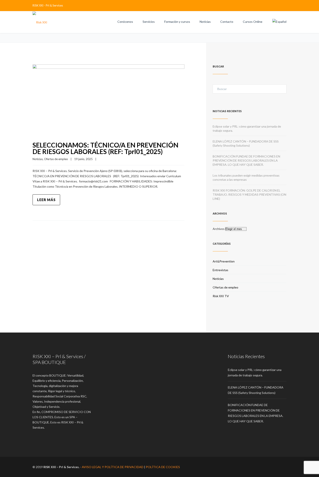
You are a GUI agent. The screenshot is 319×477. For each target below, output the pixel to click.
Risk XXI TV (221, 296)
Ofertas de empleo (56, 159)
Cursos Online (252, 21)
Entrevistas (220, 270)
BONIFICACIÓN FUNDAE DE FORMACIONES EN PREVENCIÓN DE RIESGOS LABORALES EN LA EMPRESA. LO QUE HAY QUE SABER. (246, 160)
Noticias (205, 21)
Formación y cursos (177, 21)
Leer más (46, 200)
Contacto (226, 21)
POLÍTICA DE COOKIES (163, 467)
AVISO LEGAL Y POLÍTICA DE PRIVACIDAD (112, 467)
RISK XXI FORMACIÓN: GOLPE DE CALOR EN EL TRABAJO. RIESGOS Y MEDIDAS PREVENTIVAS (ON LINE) (249, 194)
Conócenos (125, 21)
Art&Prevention (224, 261)
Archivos (219, 229)
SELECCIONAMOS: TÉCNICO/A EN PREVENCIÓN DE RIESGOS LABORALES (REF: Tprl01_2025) (105, 148)
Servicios (149, 21)
